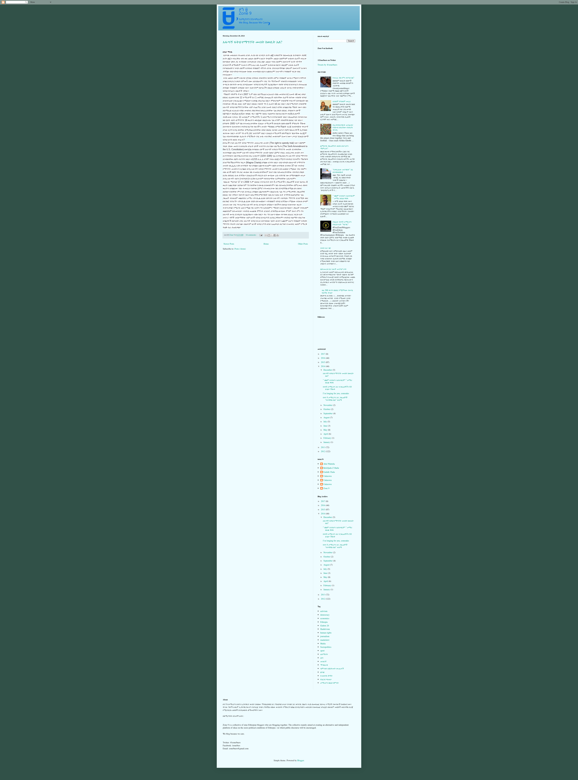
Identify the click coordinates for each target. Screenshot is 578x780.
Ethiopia (324, 622)
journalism (324, 636)
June (325, 425)
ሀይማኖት (324, 654)
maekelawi (324, 639)
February (327, 437)
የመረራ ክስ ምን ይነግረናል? (343, 77)
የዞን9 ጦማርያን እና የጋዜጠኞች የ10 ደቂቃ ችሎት (337, 388)
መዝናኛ (323, 661)
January (327, 442)
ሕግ (321, 657)
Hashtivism (325, 629)
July (325, 421)
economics (324, 618)
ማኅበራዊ (324, 664)
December (328, 369)
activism (323, 611)
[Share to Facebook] (274, 235)
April (326, 433)
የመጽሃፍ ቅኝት (326, 675)
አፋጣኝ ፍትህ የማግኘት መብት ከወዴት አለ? (252, 41)
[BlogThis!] (268, 235)
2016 (323, 357)
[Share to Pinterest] (277, 235)
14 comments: (251, 235)
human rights (325, 632)
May (325, 429)
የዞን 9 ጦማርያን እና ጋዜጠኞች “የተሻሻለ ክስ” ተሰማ (335, 398)
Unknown (327, 476)
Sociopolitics (325, 647)
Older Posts (303, 243)
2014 (323, 366)
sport (322, 650)
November (328, 405)
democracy (324, 614)
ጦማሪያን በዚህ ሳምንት (329, 682)
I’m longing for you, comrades (336, 393)
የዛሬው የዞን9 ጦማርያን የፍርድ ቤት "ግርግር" (342, 223)
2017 (323, 353)
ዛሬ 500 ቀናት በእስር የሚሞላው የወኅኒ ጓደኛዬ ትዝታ (337, 291)
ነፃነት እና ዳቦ (325, 248)
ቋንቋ (322, 672)
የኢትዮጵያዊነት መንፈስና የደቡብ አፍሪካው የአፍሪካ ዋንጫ (343, 127)
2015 (323, 362)
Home (266, 243)
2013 (323, 447)
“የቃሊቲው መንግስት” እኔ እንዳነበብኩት (343, 171)
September (328, 413)
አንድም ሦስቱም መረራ (342, 101)
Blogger (300, 760)
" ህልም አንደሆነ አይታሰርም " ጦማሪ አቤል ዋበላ (344, 197)
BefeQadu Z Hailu (331, 468)
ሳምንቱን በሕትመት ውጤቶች (332, 668)
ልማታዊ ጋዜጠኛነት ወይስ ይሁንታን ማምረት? (334, 147)
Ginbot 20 (324, 625)
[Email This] (266, 235)
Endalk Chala (329, 472)
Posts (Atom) (240, 248)
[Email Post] (261, 235)
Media (323, 643)
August (326, 417)
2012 (323, 451)
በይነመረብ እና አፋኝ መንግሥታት (333, 269)
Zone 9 (326, 488)
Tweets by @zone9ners (327, 64)
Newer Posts (229, 243)
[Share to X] (271, 235)
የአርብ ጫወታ (326, 679)
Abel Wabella (329, 464)
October (327, 409)
